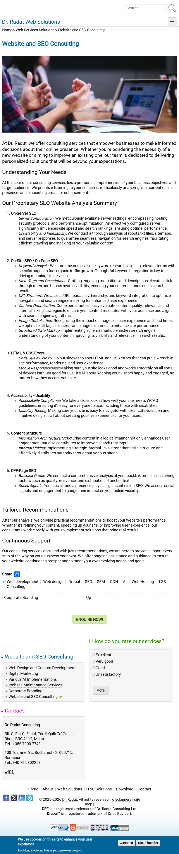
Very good (104, 661)
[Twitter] (13, 798)
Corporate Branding (20, 597)
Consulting (16, 586)
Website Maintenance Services (35, 685)
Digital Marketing (23, 673)
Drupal (74, 581)
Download (124, 789)
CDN (114, 581)
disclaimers (121, 799)
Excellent (103, 655)
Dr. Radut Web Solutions (31, 22)
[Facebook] (6, 798)
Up (88, 597)
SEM (101, 581)
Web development (22, 581)
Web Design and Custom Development (42, 668)
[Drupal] (29, 798)
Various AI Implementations (33, 679)
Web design (53, 581)
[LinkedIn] (21, 798)
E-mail (10, 771)
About (48, 789)
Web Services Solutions (35, 30)
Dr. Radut (69, 799)
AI (125, 581)
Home (7, 30)
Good (100, 668)
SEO (88, 581)
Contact (144, 789)
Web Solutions (69, 789)
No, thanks (148, 843)
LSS (162, 581)
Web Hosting (143, 581)
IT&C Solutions (99, 789)
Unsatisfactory (108, 674)
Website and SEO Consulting (33, 696)
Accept (126, 843)
